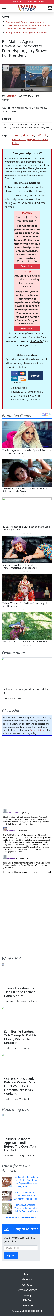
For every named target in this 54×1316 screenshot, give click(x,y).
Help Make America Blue (21, 1217)
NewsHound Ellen (12, 1001)
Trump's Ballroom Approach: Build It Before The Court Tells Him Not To (20, 1144)
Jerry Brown (34, 139)
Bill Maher (28, 135)
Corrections (27, 1305)
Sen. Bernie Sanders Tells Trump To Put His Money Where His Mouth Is (20, 1037)
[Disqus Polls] (27, 771)
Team (27, 1274)
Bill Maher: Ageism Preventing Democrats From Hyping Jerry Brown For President (24, 48)
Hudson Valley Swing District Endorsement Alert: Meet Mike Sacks (25, 1195)
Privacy (27, 1295)
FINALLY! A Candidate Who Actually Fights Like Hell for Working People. (26, 1208)
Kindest (18, 382)
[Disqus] (27, 840)
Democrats (19, 139)
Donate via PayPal (35, 376)
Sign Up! (11, 1255)
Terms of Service (38, 730)
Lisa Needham (10, 1155)
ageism (16, 135)
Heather (10, 96)
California (41, 135)
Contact (27, 1284)
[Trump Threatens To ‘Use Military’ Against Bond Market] (21, 973)
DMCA (27, 1300)
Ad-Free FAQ (37, 341)
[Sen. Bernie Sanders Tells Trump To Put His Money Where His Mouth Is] (21, 1017)
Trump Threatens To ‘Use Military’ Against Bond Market (19, 992)
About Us (27, 1279)
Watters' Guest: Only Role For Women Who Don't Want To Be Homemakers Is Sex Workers (20, 1086)
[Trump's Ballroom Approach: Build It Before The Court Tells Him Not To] (21, 1124)
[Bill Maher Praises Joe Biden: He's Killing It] (27, 671)
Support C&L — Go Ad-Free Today (27, 1)
